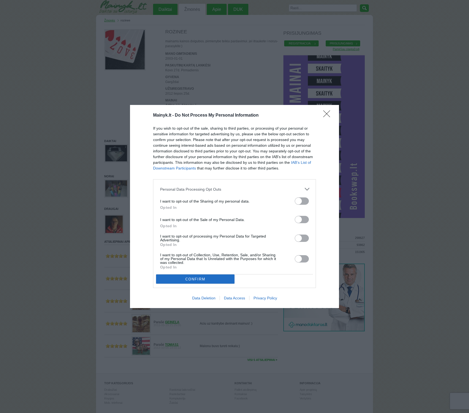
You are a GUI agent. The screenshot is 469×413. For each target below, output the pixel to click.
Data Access (234, 298)
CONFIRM (195, 279)
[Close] (328, 115)
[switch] (302, 201)
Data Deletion (204, 298)
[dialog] (234, 206)
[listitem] (234, 189)
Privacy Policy (265, 298)
